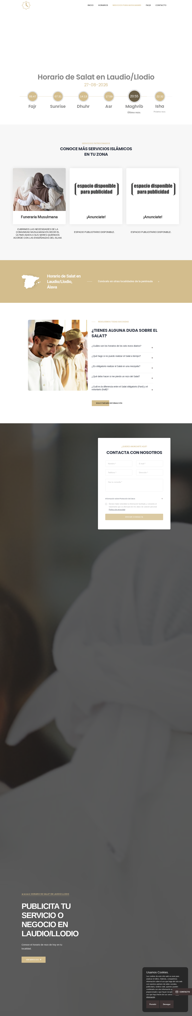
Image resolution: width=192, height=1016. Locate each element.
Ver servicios (32, 959)
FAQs (148, 5)
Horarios (103, 5)
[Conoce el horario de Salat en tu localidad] (26, 5)
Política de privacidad (117, 510)
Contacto (160, 5)
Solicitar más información (109, 403)
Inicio (91, 5)
